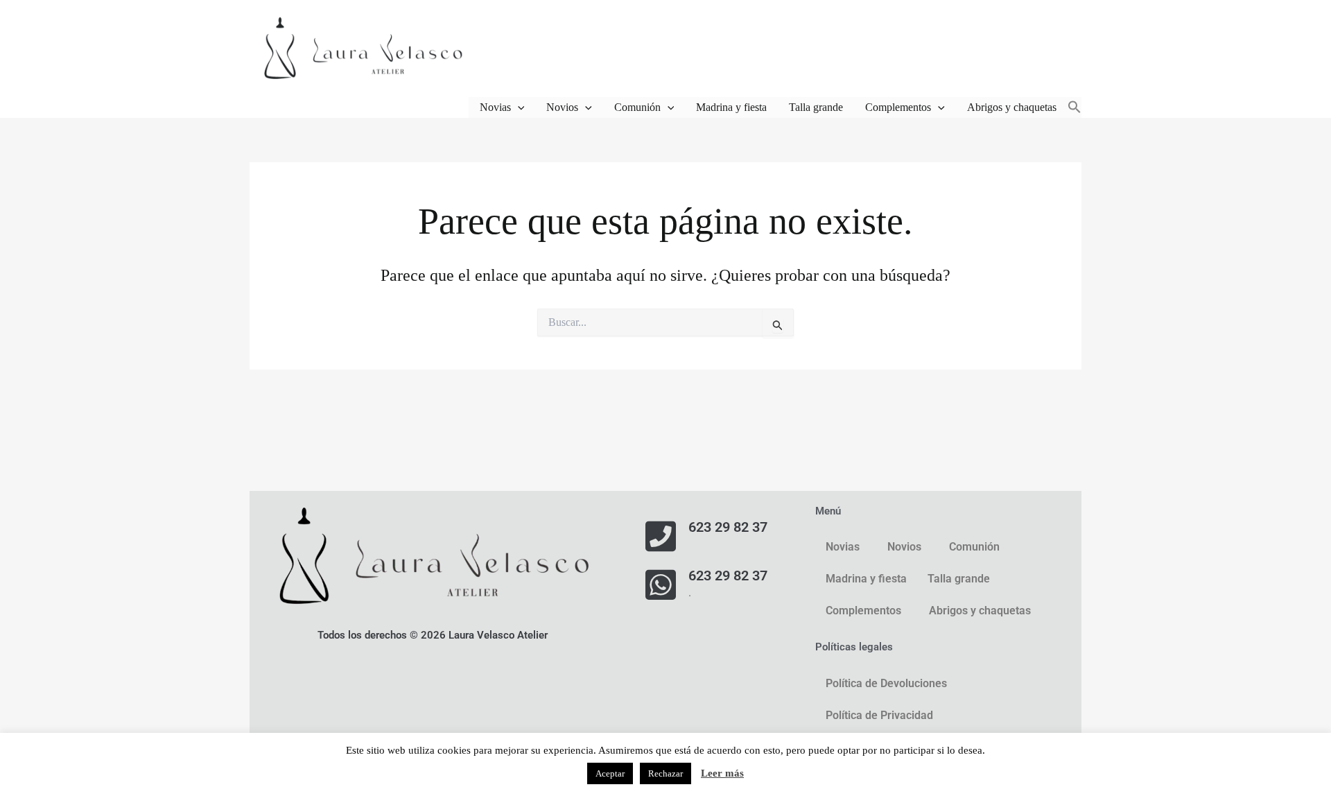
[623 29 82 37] (660, 536)
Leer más (722, 773)
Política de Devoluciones (886, 683)
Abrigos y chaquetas (1011, 107)
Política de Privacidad (879, 715)
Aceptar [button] (610, 773)
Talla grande (816, 107)
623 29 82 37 (727, 527)
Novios (562, 107)
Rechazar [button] (665, 773)
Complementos (898, 107)
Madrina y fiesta (731, 107)
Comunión (637, 107)
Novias (495, 107)
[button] (518, 107)
